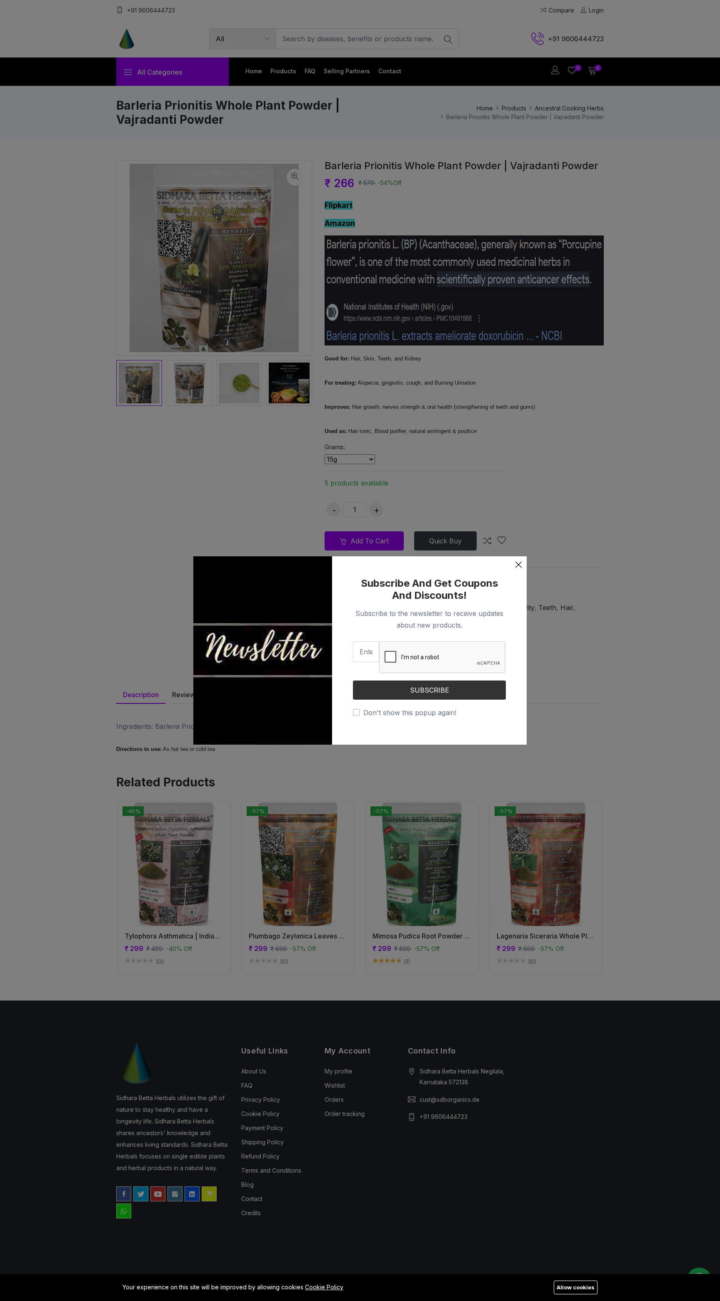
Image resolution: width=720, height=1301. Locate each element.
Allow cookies (576, 1287)
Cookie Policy (324, 1287)
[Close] (518, 564)
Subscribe (429, 690)
